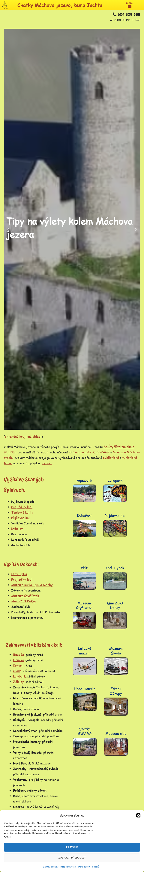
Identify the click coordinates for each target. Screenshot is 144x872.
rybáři (47, 463)
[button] (138, 815)
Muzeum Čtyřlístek (25, 595)
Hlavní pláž (19, 574)
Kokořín (18, 665)
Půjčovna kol (20, 517)
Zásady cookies (50, 866)
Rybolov (17, 528)
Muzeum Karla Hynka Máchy (32, 585)
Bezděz (18, 654)
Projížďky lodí (21, 507)
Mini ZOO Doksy (23, 601)
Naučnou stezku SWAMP (91, 452)
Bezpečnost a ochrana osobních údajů (79, 866)
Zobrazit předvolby (72, 857)
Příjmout (72, 847)
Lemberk (19, 676)
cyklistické (111, 457)
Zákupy (18, 681)
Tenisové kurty (22, 512)
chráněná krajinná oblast (23, 436)
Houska (18, 660)
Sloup (17, 671)
